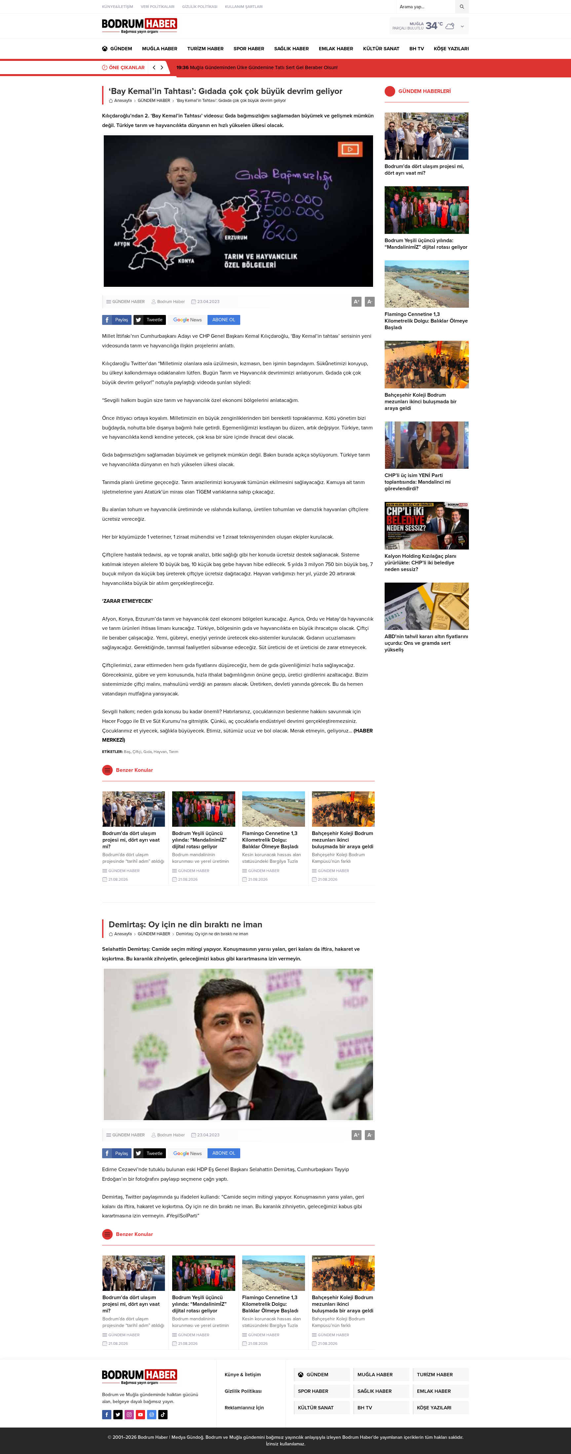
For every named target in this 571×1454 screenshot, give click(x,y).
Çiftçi (137, 751)
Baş (127, 751)
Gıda (147, 751)
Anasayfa (123, 100)
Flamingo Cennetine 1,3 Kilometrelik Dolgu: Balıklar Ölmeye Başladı (270, 840)
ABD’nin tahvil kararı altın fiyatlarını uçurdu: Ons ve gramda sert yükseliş (426, 643)
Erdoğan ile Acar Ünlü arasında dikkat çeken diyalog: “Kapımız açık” (258, 67)
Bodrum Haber (171, 301)
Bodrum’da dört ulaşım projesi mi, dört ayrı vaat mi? (131, 840)
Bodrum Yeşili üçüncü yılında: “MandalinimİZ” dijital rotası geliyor (199, 840)
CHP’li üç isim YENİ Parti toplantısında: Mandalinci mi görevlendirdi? (418, 482)
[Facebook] (106, 1414)
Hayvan (160, 751)
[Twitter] (118, 1414)
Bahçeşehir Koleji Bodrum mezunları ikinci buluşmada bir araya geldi (342, 840)
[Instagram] (129, 1414)
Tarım (173, 751)
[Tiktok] (163, 1414)
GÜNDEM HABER (154, 100)
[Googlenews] (151, 1414)
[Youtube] (140, 1414)
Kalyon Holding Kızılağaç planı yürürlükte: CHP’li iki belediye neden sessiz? (420, 563)
